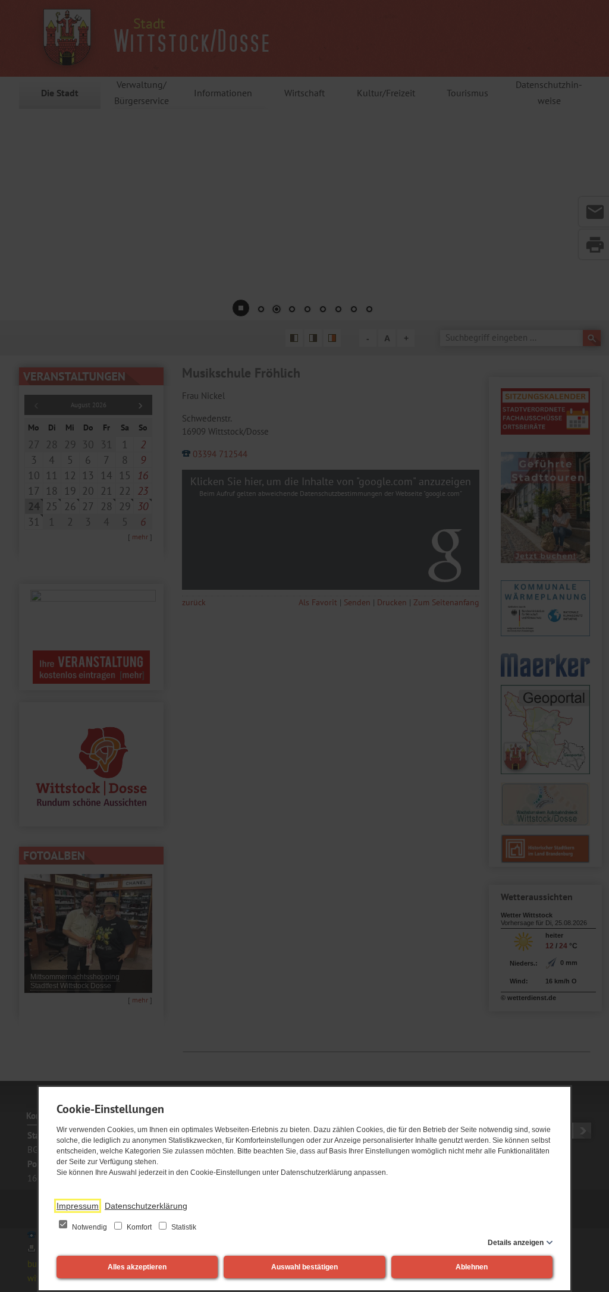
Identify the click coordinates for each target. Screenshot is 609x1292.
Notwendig (89, 1227)
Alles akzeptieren (137, 1267)
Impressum (77, 1206)
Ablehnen (472, 1267)
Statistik (182, 1227)
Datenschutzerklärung (146, 1206)
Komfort (139, 1227)
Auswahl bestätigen (304, 1267)
